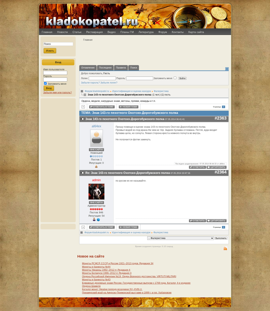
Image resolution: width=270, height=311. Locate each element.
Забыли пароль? (90, 82)
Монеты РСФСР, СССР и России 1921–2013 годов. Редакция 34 (117, 263)
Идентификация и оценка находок (131, 91)
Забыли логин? (108, 82)
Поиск (133, 67)
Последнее (105, 67)
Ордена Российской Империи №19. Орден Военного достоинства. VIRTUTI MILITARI (129, 276)
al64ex (96, 126)
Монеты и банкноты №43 (96, 279)
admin (96, 180)
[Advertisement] (58, 160)
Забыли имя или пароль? (57, 92)
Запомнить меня (57, 83)
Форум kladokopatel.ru (97, 91)
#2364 (221, 172)
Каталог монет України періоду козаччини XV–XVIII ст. (112, 289)
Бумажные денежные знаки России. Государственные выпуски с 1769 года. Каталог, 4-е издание (136, 283)
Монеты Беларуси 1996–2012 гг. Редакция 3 (106, 273)
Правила (121, 67)
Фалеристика (161, 91)
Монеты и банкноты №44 (96, 266)
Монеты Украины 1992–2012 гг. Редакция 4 (106, 270)
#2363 (221, 118)
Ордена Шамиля (91, 286)
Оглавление (88, 67)
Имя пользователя (53, 69)
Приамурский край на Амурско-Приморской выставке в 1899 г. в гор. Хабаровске (127, 292)
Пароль (47, 76)
